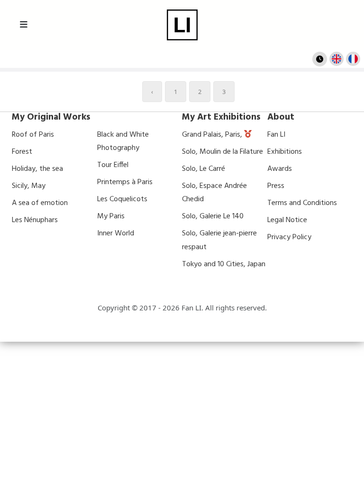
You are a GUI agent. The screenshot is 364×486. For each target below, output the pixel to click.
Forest (22, 152)
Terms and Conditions (302, 203)
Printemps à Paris (125, 182)
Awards (279, 169)
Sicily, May (29, 186)
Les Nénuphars (35, 220)
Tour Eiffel (112, 165)
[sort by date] (319, 59)
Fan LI (276, 135)
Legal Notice (287, 220)
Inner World (115, 233)
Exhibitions (284, 152)
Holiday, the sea (37, 169)
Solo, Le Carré (203, 169)
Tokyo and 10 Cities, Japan (223, 264)
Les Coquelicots (122, 199)
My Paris (111, 216)
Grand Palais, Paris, (213, 135)
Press (275, 186)
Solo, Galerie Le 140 (213, 216)
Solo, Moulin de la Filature (222, 152)
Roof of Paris (33, 135)
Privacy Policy (289, 237)
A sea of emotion (40, 203)
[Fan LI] (182, 24)
